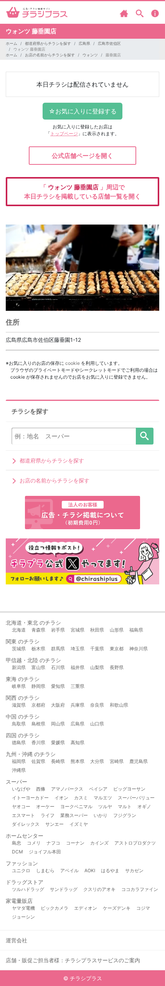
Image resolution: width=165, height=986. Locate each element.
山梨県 (97, 667)
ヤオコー (21, 806)
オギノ (144, 806)
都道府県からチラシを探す (48, 43)
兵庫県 (77, 705)
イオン (61, 798)
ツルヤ (105, 806)
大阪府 (58, 705)
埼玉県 (77, 648)
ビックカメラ (54, 908)
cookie (72, 363)
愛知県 (58, 686)
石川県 (58, 667)
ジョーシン (23, 917)
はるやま (110, 870)
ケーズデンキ (116, 908)
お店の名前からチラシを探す (50, 54)
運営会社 (16, 940)
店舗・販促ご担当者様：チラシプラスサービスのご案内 (73, 960)
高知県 (77, 742)
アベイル (69, 870)
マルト (125, 806)
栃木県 (38, 648)
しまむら (45, 870)
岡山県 (58, 724)
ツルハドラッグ (28, 889)
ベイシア (98, 789)
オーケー (45, 806)
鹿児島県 (138, 761)
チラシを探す (144, 436)
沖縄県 (19, 770)
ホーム (11, 43)
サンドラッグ (64, 889)
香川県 (38, 742)
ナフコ (53, 843)
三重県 (77, 686)
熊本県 (77, 761)
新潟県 (19, 667)
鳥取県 (19, 724)
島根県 (38, 724)
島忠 (16, 843)
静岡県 (38, 686)
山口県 (97, 724)
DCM (17, 852)
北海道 (19, 630)
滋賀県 (19, 705)
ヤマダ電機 (23, 908)
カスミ (81, 798)
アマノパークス (67, 789)
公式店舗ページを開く (82, 155)
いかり (100, 815)
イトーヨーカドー (30, 798)
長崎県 (58, 761)
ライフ (47, 815)
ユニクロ (21, 870)
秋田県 (97, 630)
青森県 (38, 630)
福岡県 (19, 761)
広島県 (84, 43)
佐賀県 (38, 761)
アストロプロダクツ (135, 843)
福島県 (136, 630)
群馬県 (58, 648)
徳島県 (19, 742)
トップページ (64, 133)
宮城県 (77, 630)
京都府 (38, 705)
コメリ (34, 843)
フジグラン (124, 815)
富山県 (38, 667)
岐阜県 (19, 686)
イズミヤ (78, 824)
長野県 (117, 667)
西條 (40, 789)
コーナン (75, 843)
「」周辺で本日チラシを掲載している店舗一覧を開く (82, 191)
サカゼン (134, 870)
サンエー (54, 824)
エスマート (23, 815)
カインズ (99, 843)
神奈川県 (138, 648)
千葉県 (97, 648)
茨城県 (19, 648)
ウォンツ (90, 54)
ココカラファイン (139, 889)
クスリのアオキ (99, 889)
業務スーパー (74, 815)
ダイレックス (26, 824)
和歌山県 (119, 705)
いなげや (21, 789)
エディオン (85, 908)
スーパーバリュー (136, 798)
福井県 (77, 667)
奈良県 (97, 705)
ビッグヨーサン (129, 789)
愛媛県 (58, 742)
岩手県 (58, 630)
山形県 (117, 630)
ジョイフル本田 (45, 852)
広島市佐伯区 (109, 43)
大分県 (97, 761)
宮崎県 (117, 761)
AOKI (89, 870)
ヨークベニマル (76, 806)
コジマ (143, 908)
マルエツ (103, 798)
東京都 (117, 648)
